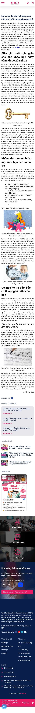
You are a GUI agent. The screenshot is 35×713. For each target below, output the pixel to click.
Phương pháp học (7, 646)
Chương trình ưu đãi (24, 657)
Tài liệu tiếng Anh (24, 653)
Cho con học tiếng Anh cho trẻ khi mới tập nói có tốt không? (20, 447)
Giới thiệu (4, 643)
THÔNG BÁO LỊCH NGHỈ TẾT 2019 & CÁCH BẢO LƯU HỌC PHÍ (16, 410)
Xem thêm (6, 414)
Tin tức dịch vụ (23, 650)
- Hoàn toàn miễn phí (15, 592)
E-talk (17, 47)
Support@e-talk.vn (10, 676)
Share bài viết (5, 398)
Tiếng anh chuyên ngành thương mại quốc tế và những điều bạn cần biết (21, 455)
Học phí (3, 653)
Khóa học (4, 650)
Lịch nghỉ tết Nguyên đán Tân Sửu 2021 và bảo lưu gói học (17, 419)
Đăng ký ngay (25, 702)
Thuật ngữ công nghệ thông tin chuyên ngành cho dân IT (20, 463)
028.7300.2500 (9, 672)
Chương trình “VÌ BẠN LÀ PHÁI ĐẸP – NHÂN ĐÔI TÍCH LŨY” (16, 429)
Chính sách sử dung (24, 660)
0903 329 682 (8, 668)
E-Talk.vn (23, 693)
